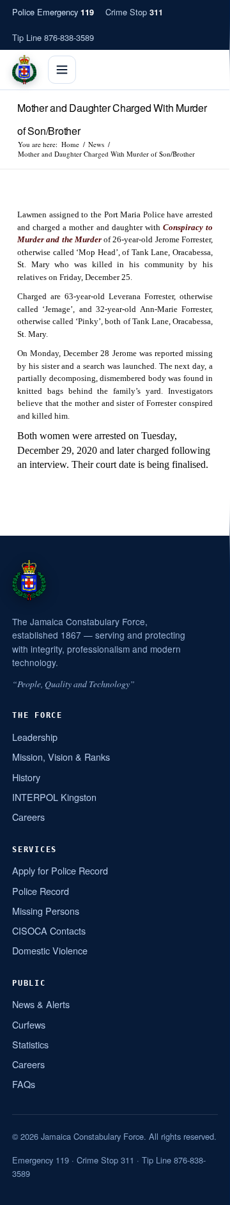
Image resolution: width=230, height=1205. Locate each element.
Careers (28, 816)
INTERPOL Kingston (54, 797)
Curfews (28, 1024)
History (26, 777)
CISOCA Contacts (49, 930)
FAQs (23, 1084)
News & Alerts (41, 1004)
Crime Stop (134, 12)
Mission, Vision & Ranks (61, 756)
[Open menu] (62, 70)
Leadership (34, 736)
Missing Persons (45, 910)
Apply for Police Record (60, 870)
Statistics (30, 1044)
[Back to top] (203, 1190)
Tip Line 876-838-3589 (53, 37)
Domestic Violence (50, 950)
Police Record (40, 891)
